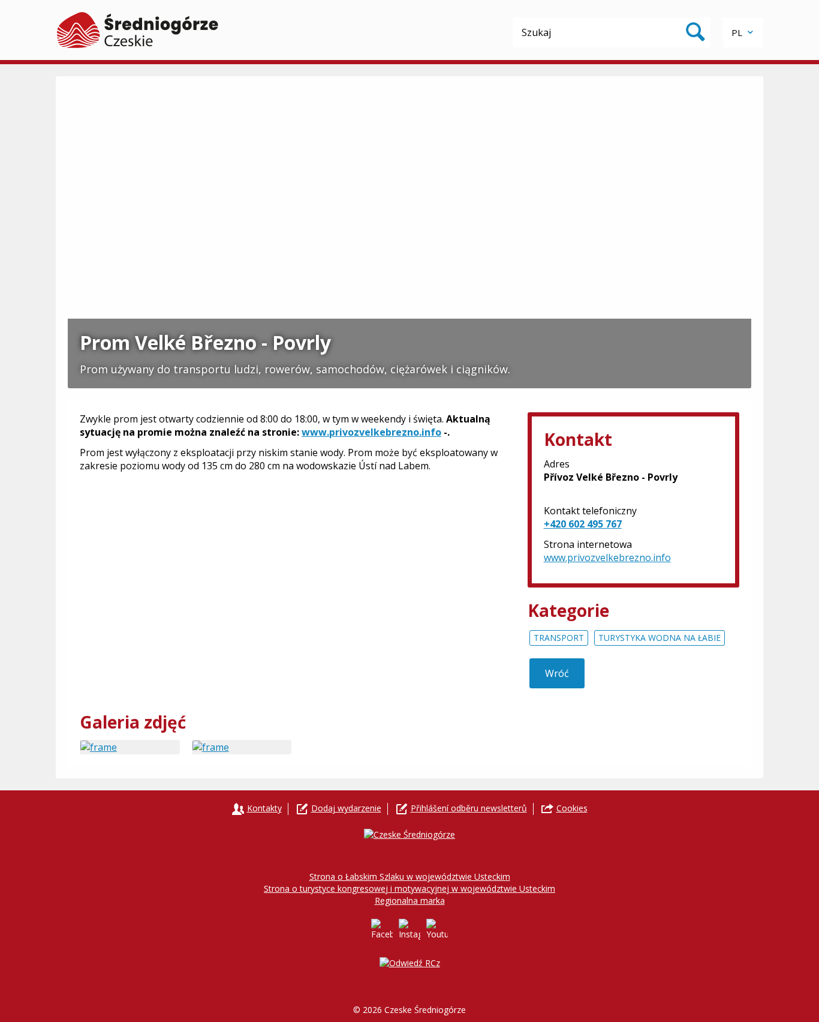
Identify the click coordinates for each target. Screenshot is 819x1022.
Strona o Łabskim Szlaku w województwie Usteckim (409, 876)
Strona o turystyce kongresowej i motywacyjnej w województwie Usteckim (409, 888)
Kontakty (264, 808)
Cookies (572, 808)
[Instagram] (409, 929)
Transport (559, 637)
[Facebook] (382, 929)
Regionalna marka (410, 900)
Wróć (557, 673)
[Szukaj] (695, 32)
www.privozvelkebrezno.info (371, 432)
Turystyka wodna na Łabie (659, 637)
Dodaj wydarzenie (346, 808)
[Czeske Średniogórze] (138, 30)
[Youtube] (437, 929)
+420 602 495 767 (583, 524)
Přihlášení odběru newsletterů (469, 808)
